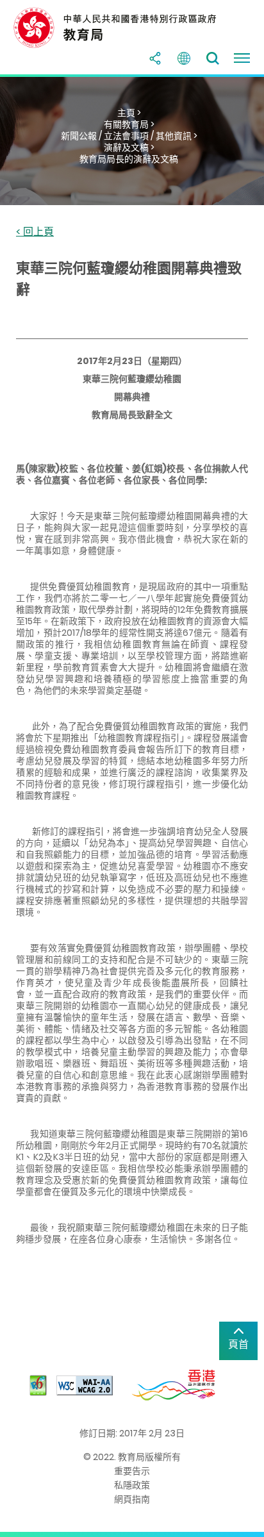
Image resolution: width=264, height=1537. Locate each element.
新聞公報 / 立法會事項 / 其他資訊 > (129, 136)
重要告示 (132, 1471)
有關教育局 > (129, 124)
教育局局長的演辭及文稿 (128, 159)
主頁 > (129, 113)
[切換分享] (155, 58)
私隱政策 (132, 1485)
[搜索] (212, 58)
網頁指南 (132, 1499)
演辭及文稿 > (129, 147)
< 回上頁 (35, 232)
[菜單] (241, 58)
